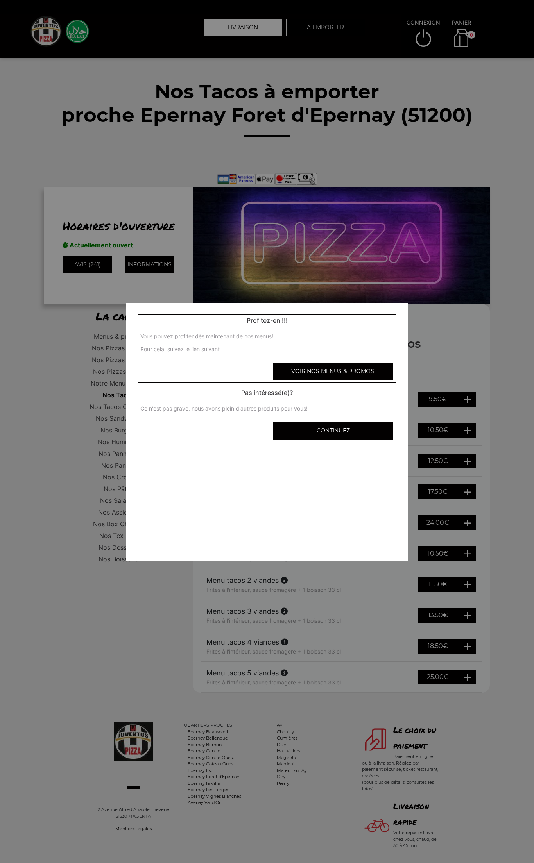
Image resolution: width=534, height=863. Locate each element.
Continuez (333, 430)
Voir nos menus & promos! (333, 371)
